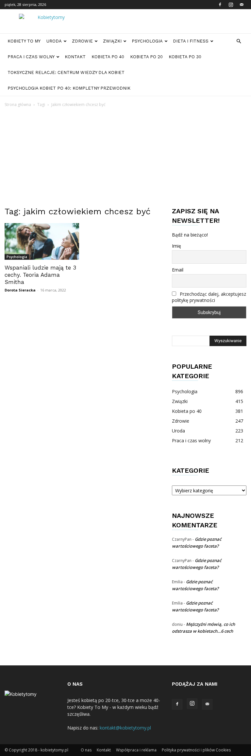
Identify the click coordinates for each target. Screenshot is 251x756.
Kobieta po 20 (146, 56)
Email (177, 270)
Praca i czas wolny (31, 56)
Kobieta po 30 (185, 56)
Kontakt (75, 56)
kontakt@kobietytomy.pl (125, 728)
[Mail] (241, 4)
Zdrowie (82, 41)
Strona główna (18, 104)
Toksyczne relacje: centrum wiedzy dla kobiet (66, 72)
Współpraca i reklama (136, 750)
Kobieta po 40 (108, 56)
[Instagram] (231, 4)
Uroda (54, 41)
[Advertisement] (125, 157)
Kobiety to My (24, 41)
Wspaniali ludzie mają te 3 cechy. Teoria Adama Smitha (40, 274)
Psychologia (147, 41)
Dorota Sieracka (20, 290)
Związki (112, 41)
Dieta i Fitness (191, 41)
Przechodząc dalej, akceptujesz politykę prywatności (209, 297)
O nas (86, 750)
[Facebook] (220, 4)
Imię (176, 246)
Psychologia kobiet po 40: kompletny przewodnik (69, 88)
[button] (238, 41)
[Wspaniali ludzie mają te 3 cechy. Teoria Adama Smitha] (42, 241)
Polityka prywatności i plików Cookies (196, 750)
